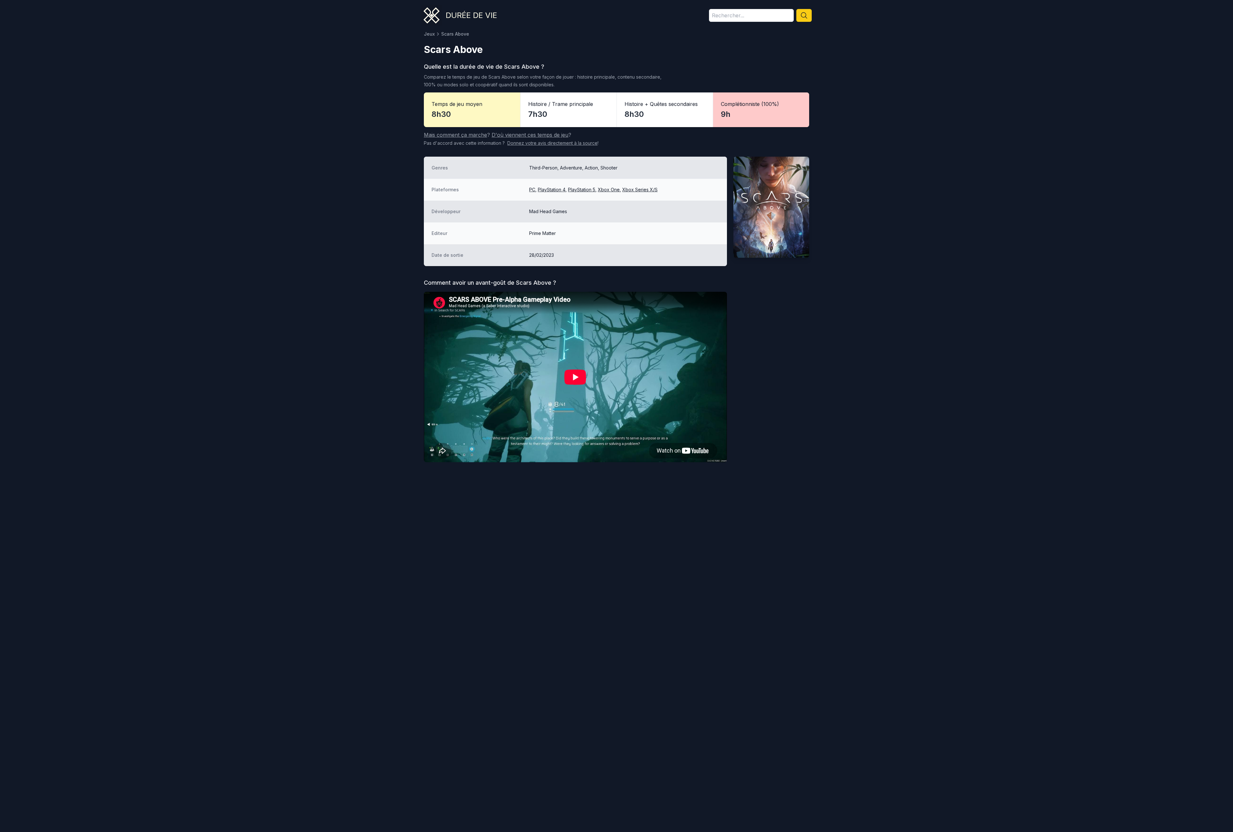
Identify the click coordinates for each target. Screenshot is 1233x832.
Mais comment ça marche (455, 135)
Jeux (429, 34)
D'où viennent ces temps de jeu (530, 135)
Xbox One (609, 189)
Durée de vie (471, 15)
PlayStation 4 (551, 189)
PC (532, 189)
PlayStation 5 (581, 189)
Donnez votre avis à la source (552, 143)
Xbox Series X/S (640, 189)
